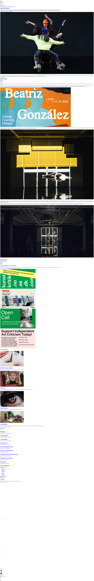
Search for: (1, 575)
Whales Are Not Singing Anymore (6, 450)
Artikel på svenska (11, 11)
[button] (0, 580)
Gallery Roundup (8, 370)
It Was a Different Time (4, 465)
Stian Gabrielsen (3, 440)
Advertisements (3, 471)
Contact (3, 469)
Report (7, 459)
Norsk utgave (5, 6)
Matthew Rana (3, 11)
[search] (1, 2)
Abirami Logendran (3, 463)
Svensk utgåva (8, 6)
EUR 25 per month (11, 268)
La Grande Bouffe (3, 424)
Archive (3, 472)
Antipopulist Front (3, 442)
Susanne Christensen (3, 455)
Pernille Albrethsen (3, 390)
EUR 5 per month (2, 268)
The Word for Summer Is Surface (6, 367)
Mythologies (2, 431)
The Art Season (9, 390)
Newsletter (3, 473)
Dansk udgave (2, 6)
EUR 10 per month (7, 268)
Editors (2, 470)
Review (8, 11)
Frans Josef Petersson (3, 444)
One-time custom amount (17, 268)
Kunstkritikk (1, 467)
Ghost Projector (3, 461)
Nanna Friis (2, 370)
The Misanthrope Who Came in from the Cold (9, 454)
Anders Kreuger (3, 459)
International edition (12, 6)
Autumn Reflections (4, 408)
